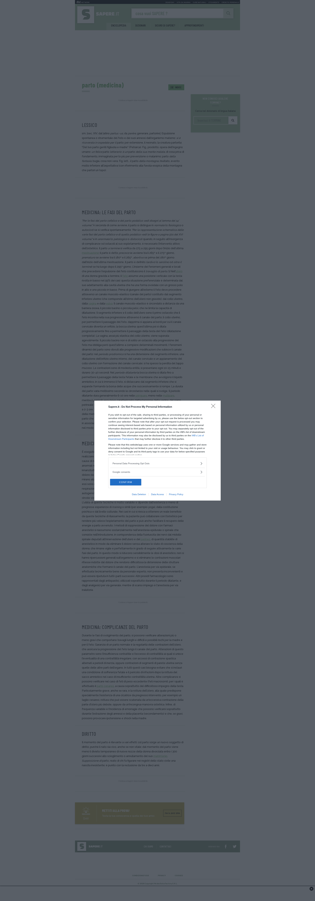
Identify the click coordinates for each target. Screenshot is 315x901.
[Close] (214, 407)
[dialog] (157, 451)
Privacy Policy (176, 494)
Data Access (157, 494)
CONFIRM (125, 482)
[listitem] (157, 463)
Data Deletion (139, 494)
